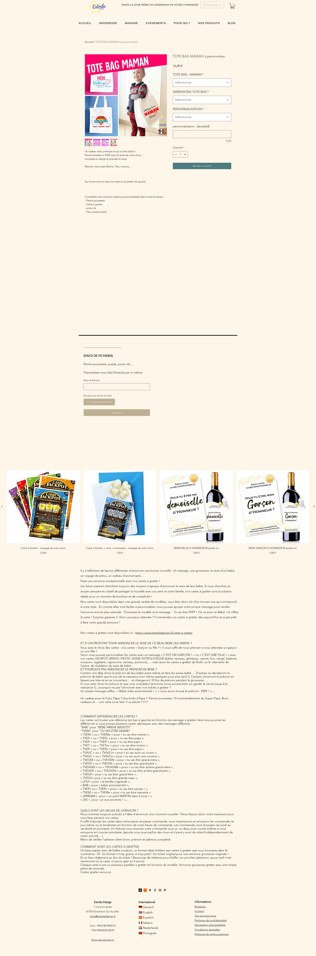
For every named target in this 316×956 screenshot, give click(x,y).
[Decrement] (175, 154)
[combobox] (202, 82)
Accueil (89, 41)
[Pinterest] (165, 890)
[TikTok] (140, 890)
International (147, 902)
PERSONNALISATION (188, 109)
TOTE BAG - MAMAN (188, 74)
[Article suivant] (314, 506)
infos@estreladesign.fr (103, 916)
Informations (203, 902)
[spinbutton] (180, 154)
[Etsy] (145, 890)
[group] (158, 515)
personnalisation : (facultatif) (191, 126)
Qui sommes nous (205, 915)
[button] (232, 6)
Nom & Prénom (92, 380)
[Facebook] (155, 890)
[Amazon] (150, 890)
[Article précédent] (2, 506)
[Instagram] (160, 890)
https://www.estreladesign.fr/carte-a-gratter (164, 633)
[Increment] (185, 154)
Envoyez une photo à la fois (98, 395)
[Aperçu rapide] (43, 506)
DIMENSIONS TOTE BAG (191, 92)
